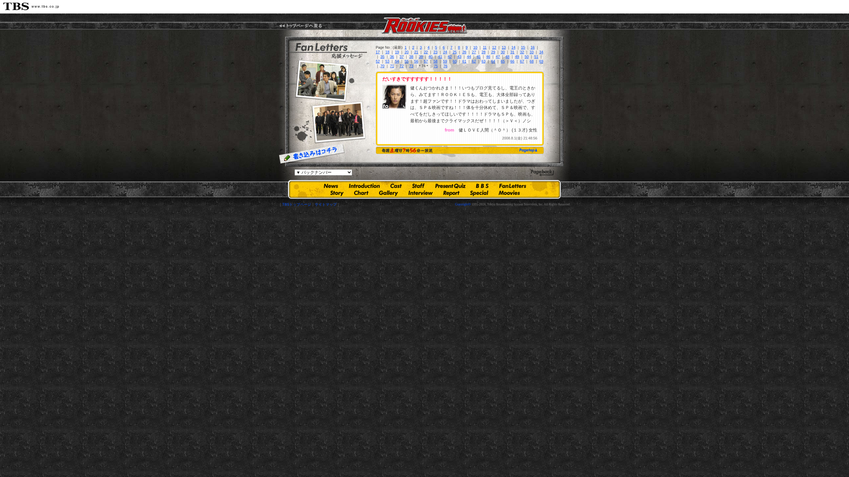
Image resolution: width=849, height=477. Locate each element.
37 (402, 57)
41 (440, 57)
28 (484, 52)
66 (512, 61)
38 (411, 57)
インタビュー (420, 193)
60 (455, 61)
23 (435, 52)
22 (426, 52)
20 (407, 52)
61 (464, 61)
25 (455, 52)
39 (421, 57)
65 (503, 61)
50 (527, 57)
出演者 (396, 186)
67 (522, 61)
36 (392, 57)
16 (533, 47)
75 (436, 66)
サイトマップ (326, 204)
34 (541, 52)
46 (488, 57)
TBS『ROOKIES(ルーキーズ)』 (301, 26)
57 (426, 61)
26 (464, 52)
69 (541, 61)
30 (503, 52)
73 (411, 66)
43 (459, 57)
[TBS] (31, 6)
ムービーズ (509, 193)
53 (387, 61)
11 (485, 47)
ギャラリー (388, 193)
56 (416, 61)
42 (450, 57)
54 (397, 61)
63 (484, 61)
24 (445, 52)
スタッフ (418, 186)
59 (445, 61)
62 (474, 61)
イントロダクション (364, 186)
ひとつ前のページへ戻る (542, 173)
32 (522, 52)
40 (430, 57)
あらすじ (337, 193)
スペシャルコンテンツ (479, 193)
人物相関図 (361, 193)
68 (532, 61)
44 (469, 57)
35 (382, 57)
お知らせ (331, 186)
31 (512, 52)
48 (507, 57)
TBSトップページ (296, 204)
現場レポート (451, 193)
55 (407, 61)
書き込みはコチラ (312, 154)
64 (493, 61)
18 (387, 52)
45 (479, 57)
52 (378, 61)
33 (532, 52)
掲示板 (482, 186)
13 (504, 47)
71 (392, 66)
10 (475, 47)
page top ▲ (527, 150)
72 (402, 66)
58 (435, 61)
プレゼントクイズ (450, 186)
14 (513, 47)
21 (416, 52)
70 (382, 66)
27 (474, 52)
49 (517, 57)
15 (523, 47)
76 (445, 66)
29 (493, 52)
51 (536, 57)
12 (494, 47)
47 (498, 57)
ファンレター (512, 186)
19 (397, 52)
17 (378, 52)
